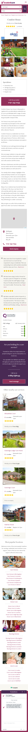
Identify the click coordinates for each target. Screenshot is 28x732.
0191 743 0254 (14, 102)
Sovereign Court (9, 487)
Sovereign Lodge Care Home (13, 450)
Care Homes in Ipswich (14, 580)
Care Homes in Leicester (14, 576)
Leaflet (25, 227)
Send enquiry (14, 249)
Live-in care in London (14, 670)
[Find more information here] (14, 710)
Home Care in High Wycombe (14, 614)
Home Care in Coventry (14, 612)
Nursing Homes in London (14, 649)
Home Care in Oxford (14, 606)
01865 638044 (14, 375)
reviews (19, 26)
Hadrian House (9, 524)
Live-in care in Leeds (14, 679)
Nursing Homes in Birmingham (14, 638)
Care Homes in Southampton (14, 578)
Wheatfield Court (10, 413)
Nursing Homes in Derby (14, 644)
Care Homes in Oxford (14, 585)
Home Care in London (14, 608)
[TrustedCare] (8, 2)
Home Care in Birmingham (14, 610)
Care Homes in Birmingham (14, 574)
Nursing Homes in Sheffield (14, 640)
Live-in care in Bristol (14, 676)
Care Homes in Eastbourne (14, 582)
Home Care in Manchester (14, 617)
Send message (14, 381)
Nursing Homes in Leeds (14, 642)
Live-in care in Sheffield (14, 681)
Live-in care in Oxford (14, 674)
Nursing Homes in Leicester (14, 647)
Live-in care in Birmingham (14, 672)
